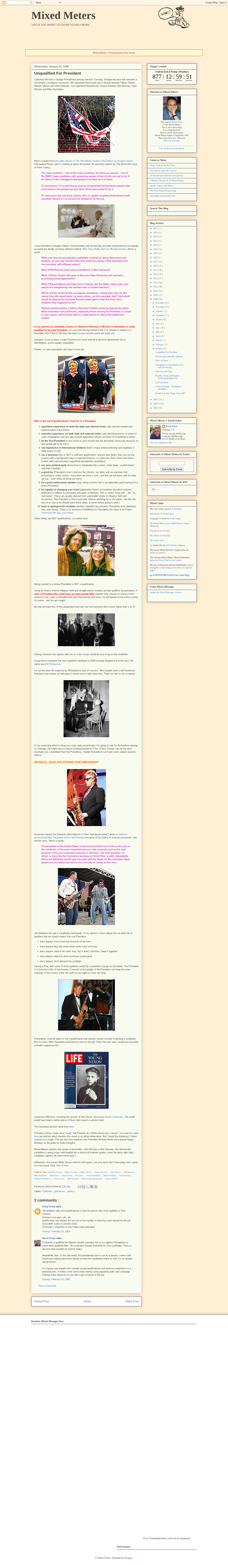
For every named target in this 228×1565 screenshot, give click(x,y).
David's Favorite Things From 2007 (170, 393)
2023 (155, 236)
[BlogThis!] (83, 1186)
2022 (155, 241)
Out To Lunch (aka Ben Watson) (169, 356)
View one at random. (172, 140)
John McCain (115, 1172)
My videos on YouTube (160, 535)
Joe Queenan (125, 1175)
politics (71, 1191)
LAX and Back (161, 382)
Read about (162, 513)
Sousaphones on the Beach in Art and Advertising (169, 366)
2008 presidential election (91, 1179)
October (159, 311)
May (158, 332)
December (160, 303)
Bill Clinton (54, 1175)
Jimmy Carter (59, 1179)
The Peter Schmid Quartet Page (163, 190)
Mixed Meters (63, 15)
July (158, 323)
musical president (93, 1175)
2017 (155, 262)
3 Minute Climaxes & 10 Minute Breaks (167, 180)
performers (60, 1191)
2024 (155, 232)
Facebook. (172, 545)
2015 (155, 270)
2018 (155, 257)
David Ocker (49, 1238)
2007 (155, 399)
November (160, 307)
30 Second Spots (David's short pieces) (166, 175)
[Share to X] (87, 1186)
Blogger (128, 1558)
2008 (155, 299)
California (47, 1191)
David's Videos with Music (161, 185)
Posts (156, 489)
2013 (155, 278)
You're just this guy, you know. (56, 512)
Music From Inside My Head (162, 165)
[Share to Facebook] (92, 1186)
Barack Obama (101, 1172)
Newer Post (41, 1301)
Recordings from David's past (162, 196)
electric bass (67, 1175)
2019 (155, 253)
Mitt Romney (129, 1172)
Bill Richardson (53, 664)
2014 (155, 274)
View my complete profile (161, 442)
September (160, 315)
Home (87, 1301)
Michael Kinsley (109, 1175)
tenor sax (79, 1175)
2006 (155, 403)
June (158, 328)
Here (121, 1133)
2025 (155, 228)
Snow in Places (161, 360)
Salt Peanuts (72, 1179)
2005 (155, 408)
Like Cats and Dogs (163, 371)
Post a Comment (47, 1286)
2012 (155, 282)
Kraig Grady (49, 1206)
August (159, 319)
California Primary (54, 1172)
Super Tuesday (71, 1172)
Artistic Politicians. (114, 1117)
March (159, 340)
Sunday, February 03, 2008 (56, 1231)
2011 (155, 286)
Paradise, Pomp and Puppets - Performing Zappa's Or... (168, 376)
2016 (155, 266)
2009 (155, 295)
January (159, 348)
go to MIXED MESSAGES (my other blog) (169, 575)
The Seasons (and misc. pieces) (163, 170)
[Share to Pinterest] (96, 1186)
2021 (155, 245)
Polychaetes (177, 509)
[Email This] (79, 1186)
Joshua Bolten (112, 1179)
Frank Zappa (175, 518)
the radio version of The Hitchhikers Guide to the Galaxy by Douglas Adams (94, 161)
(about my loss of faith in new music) (170, 558)
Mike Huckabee (40, 1175)
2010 (155, 291)
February (160, 344)
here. (71, 1126)
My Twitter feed (157, 540)
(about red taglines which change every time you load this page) (171, 568)
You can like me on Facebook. (172, 148)
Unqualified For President (166, 352)
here (131, 1133)
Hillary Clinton (85, 1172)
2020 (155, 249)
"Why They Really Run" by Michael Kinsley (104, 249)
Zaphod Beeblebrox (42, 1179)
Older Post (132, 1301)
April (158, 336)
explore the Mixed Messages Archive (165, 592)
